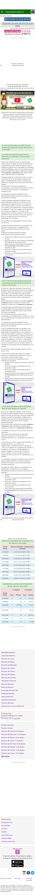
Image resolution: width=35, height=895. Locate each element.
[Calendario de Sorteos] (24, 872)
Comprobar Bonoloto (8, 655)
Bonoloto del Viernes (8, 671)
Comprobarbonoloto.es (14, 11)
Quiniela (4, 832)
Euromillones (5, 825)
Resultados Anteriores (8, 680)
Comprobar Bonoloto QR (9, 690)
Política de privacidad (29, 879)
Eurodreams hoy (6, 822)
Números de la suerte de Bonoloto (12, 706)
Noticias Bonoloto (7, 696)
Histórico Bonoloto (7, 703)
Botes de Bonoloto (7, 687)
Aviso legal (17, 878)
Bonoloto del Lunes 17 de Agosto (12, 740)
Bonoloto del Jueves (8, 668)
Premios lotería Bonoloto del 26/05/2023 (21, 28)
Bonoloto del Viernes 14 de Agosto (12, 750)
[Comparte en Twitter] (32, 872)
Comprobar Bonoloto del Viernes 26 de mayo (17, 24)
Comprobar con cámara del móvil (18, 19)
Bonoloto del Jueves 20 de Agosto (12, 731)
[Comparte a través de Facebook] (28, 872)
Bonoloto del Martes (8, 662)
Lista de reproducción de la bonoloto (21, 118)
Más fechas (5, 756)
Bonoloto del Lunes (7, 659)
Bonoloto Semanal (7, 684)
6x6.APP (17, 718)
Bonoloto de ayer (7, 728)
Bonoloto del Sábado (8, 674)
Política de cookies (6, 878)
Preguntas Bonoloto (7, 693)
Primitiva (4, 828)
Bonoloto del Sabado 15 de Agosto (12, 747)
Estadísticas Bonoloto (8, 700)
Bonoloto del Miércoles (9, 665)
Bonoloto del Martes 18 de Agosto (12, 737)
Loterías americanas (8, 841)
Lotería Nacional (6, 835)
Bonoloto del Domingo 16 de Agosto (13, 744)
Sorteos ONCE (6, 838)
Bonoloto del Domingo (8, 677)
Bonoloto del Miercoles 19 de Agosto (13, 734)
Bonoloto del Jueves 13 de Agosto (12, 753)
